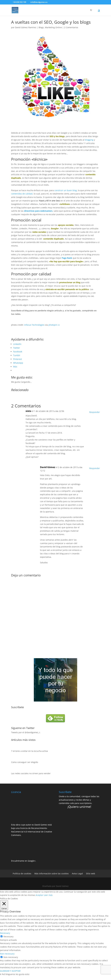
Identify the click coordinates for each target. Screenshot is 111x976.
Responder (94, 412)
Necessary (8, 936)
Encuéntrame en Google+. (23, 860)
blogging (89, 139)
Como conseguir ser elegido (24, 762)
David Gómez (47, 467)
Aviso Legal (77, 873)
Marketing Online (53, 27)
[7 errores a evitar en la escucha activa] (14, 747)
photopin (52, 324)
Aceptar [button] (39, 895)
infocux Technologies (34, 324)
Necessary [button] (5, 933)
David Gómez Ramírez (25, 27)
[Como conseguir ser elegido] (14, 758)
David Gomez (40, 824)
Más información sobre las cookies (51, 873)
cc (59, 324)
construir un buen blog (65, 190)
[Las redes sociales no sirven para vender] (14, 770)
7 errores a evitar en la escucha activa (29, 751)
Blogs (41, 27)
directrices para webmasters (38, 210)
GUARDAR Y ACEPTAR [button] (10, 970)
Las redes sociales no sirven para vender (31, 773)
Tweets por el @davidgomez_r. (26, 732)
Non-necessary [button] (7, 953)
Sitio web (90, 873)
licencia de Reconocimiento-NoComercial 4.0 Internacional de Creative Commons (31, 831)
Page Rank (67, 258)
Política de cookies (22, 873)
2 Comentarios (71, 27)
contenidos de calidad (22, 193)
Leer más (48, 895)
